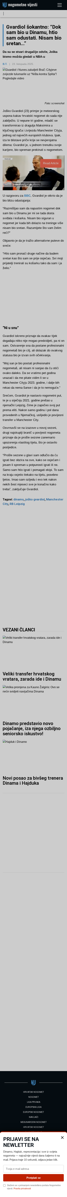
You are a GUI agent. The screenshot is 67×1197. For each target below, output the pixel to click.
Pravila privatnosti (22, 1188)
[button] (62, 1137)
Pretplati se (33, 1177)
